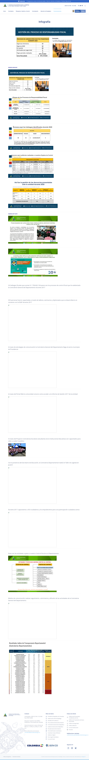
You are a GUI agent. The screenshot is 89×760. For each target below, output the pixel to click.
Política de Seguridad (7, 756)
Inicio (4, 11)
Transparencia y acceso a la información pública (36, 1)
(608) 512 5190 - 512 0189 (70, 5)
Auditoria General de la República (55, 726)
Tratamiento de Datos (16, 756)
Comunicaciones (57, 11)
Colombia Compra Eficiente (54, 733)
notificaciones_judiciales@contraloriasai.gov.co (77, 735)
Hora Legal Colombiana (53, 737)
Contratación (35, 11)
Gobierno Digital (51, 735)
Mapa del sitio (68, 1)
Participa (63, 1)
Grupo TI (83, 756)
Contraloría (10, 11)
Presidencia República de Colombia (56, 716)
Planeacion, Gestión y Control (23, 11)
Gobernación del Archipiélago (54, 718)
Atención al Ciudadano (46, 11)
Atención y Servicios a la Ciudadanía (54, 1)
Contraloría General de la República (56, 724)
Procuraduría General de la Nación (56, 722)
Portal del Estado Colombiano (54, 731)
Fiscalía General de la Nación (54, 728)
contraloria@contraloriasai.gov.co (32, 732)
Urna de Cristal (51, 739)
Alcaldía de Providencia (53, 720)
